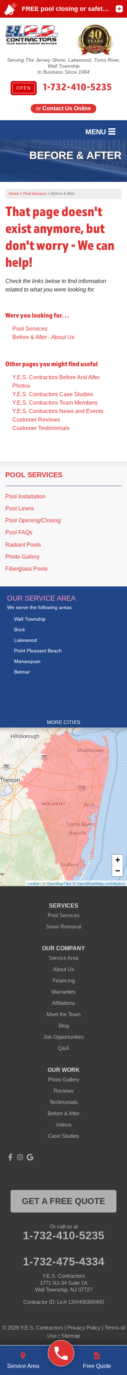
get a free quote (63, 1201)
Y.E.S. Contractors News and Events (57, 411)
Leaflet (34, 883)
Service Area (63, 958)
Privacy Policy (84, 1328)
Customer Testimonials (40, 428)
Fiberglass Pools (26, 569)
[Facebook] (10, 1157)
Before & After (64, 1113)
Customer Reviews (36, 420)
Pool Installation (25, 496)
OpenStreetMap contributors (101, 883)
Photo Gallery (22, 557)
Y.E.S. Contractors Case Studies (52, 394)
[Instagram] (20, 1157)
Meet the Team (64, 1014)
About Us (63, 969)
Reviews (64, 1091)
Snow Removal (63, 926)
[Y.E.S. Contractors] (61, 1353)
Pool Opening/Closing (33, 520)
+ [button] (117, 859)
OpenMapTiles (59, 883)
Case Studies (63, 1136)
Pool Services (29, 329)
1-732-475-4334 (63, 1261)
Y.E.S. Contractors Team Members (55, 403)
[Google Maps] (30, 1157)
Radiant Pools (23, 545)
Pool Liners (19, 508)
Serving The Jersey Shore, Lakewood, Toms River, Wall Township (63, 63)
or (63, 108)
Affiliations (63, 1003)
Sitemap (70, 1336)
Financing (64, 980)
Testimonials (63, 1102)
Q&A (63, 1048)
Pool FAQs (18, 532)
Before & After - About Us (43, 337)
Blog (64, 1026)
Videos (64, 1125)
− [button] (117, 870)
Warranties (63, 992)
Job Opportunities (63, 1037)
